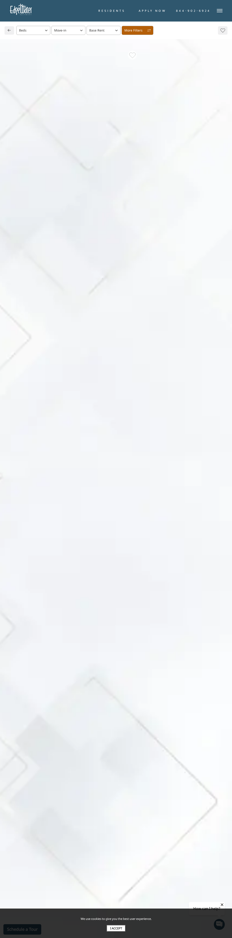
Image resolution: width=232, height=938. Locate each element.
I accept (116, 928)
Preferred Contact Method (141, 308)
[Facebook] (15, 312)
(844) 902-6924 (25, 303)
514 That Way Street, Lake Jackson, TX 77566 (47, 294)
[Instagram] (22, 312)
